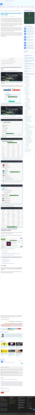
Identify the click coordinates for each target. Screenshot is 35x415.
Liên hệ (28, 400)
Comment (2, 380)
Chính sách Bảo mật (29, 406)
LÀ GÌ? (25, 110)
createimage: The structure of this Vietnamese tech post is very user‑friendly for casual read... (30, 31)
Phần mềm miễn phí (27, 120)
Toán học (26, 144)
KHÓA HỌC (26, 103)
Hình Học (27, 146)
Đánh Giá (26, 86)
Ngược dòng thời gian (27, 117)
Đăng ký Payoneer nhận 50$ (12, 400)
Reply (21, 363)
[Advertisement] (12, 42)
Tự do (26, 96)
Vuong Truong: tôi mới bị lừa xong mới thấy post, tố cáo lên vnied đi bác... (30, 37)
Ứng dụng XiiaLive (4, 250)
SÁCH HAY (26, 124)
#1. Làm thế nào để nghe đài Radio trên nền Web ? (8, 60)
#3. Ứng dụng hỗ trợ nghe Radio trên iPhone (7, 63)
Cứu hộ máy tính (28, 138)
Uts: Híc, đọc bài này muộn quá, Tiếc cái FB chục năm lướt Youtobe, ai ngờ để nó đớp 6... (30, 45)
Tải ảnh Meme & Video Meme (28, 127)
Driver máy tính (27, 85)
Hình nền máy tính (27, 93)
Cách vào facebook (27, 79)
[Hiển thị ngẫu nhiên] (34, 8)
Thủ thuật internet (27, 136)
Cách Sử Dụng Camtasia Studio (29, 126)
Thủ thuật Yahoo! (28, 135)
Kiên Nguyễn (3, 16)
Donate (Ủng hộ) (29, 403)
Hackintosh (26, 92)
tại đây (17, 70)
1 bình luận (7, 16)
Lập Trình (26, 111)
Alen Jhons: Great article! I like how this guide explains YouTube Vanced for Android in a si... (30, 29)
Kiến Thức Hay (26, 104)
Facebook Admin (12, 401)
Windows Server (27, 151)
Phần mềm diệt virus (27, 119)
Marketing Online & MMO (28, 116)
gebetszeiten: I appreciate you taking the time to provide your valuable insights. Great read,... (30, 48)
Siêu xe (26, 95)
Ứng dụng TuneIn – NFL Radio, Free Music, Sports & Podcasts (11, 253)
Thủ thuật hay (2, 10)
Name (2, 387)
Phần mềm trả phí (28, 121)
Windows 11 (27, 143)
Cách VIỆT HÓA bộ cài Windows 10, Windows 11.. (21, 405)
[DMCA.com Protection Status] (31, 408)
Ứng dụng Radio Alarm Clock (6, 260)
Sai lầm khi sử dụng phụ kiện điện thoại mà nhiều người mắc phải (19, 354)
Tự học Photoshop (27, 150)
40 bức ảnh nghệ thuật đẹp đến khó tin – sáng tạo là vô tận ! (21, 400)
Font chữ (26, 87)
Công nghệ (27, 94)
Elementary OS (27, 113)
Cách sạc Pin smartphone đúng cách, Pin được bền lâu (4, 347)
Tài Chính (26, 128)
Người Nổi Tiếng (27, 118)
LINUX (25, 112)
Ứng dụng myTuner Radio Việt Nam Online (8, 263)
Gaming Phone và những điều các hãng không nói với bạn (19, 347)
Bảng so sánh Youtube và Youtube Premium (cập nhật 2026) (21, 408)
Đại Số (26, 145)
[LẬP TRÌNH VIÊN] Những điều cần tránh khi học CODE (21, 402)
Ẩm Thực (26, 78)
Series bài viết (26, 125)
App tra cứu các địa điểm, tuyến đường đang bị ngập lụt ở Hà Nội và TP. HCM (11, 354)
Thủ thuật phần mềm (28, 134)
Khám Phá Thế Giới (27, 102)
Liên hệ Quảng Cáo (29, 405)
